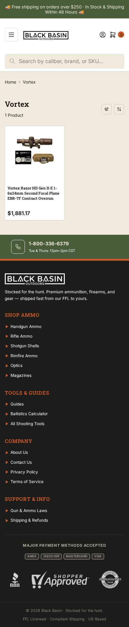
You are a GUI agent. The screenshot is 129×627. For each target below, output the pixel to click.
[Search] (12, 61)
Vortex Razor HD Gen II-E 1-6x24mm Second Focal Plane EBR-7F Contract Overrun (33, 193)
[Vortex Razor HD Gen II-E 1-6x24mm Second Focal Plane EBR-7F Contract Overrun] (35, 150)
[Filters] (106, 109)
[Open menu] (11, 34)
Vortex (29, 81)
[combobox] (71, 61)
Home (10, 81)
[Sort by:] (119, 109)
